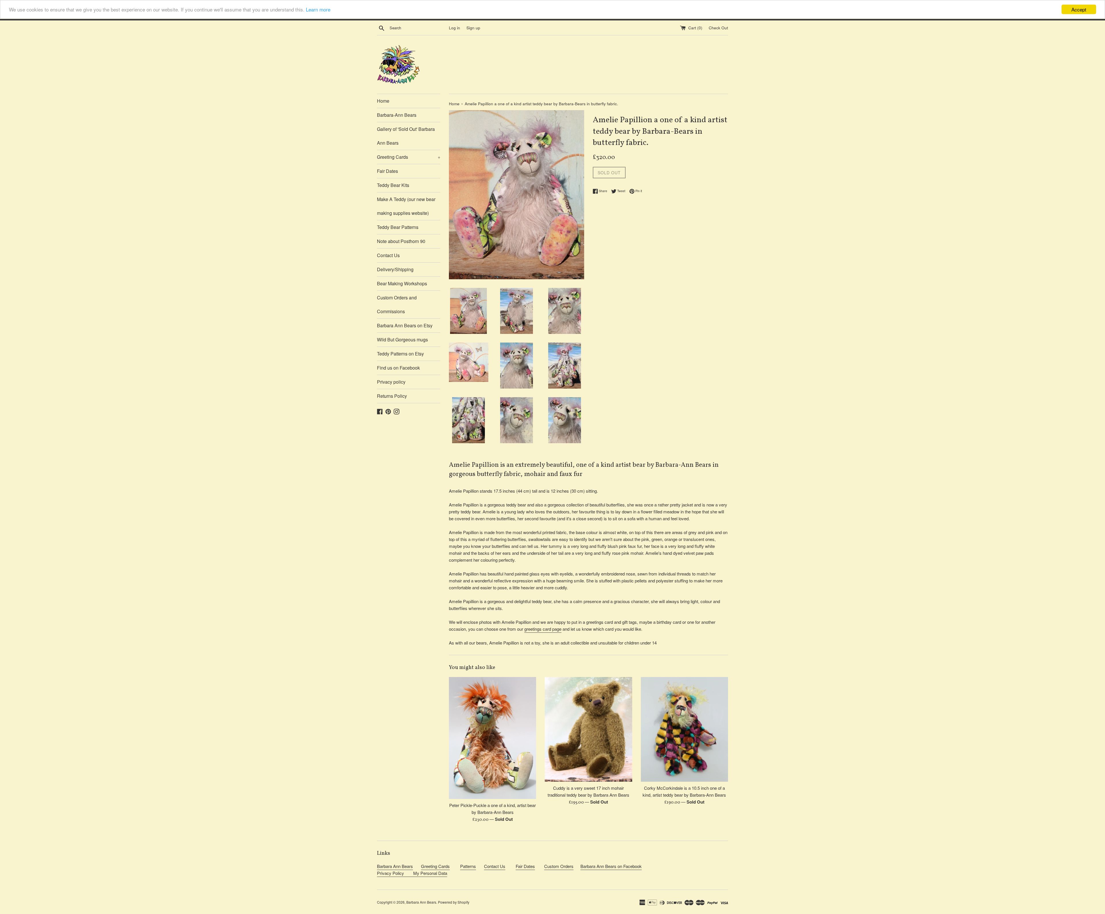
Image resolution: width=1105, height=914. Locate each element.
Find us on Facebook (398, 367)
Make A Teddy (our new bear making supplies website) (406, 206)
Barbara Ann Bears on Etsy (405, 325)
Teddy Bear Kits (393, 185)
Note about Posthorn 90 (401, 241)
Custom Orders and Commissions (397, 304)
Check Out (718, 27)
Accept (1078, 9)
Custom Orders (559, 866)
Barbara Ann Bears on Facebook (611, 866)
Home (383, 100)
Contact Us (388, 255)
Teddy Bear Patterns (397, 227)
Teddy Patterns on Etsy (400, 353)
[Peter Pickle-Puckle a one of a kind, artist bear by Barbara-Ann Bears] (492, 738)
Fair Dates (387, 171)
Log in (454, 27)
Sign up (473, 27)
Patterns (468, 866)
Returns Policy (392, 396)
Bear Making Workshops (402, 283)
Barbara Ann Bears (395, 866)
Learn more (318, 9)
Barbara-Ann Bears (396, 115)
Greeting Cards (408, 157)
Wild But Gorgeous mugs (402, 339)
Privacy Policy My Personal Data (412, 873)
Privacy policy (391, 381)
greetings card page (542, 629)
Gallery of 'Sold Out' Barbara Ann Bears (406, 136)
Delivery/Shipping (395, 269)
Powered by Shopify (453, 902)
